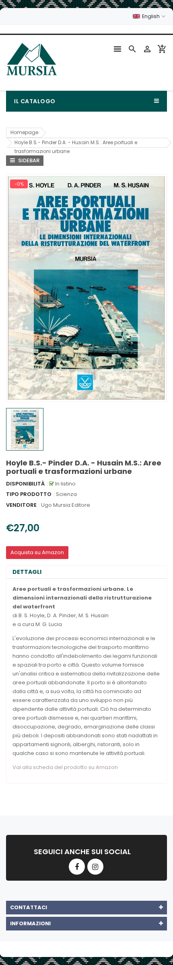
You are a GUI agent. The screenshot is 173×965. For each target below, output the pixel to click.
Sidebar (28, 160)
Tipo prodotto (28, 494)
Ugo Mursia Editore (65, 505)
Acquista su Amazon (37, 552)
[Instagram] (95, 867)
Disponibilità (25, 484)
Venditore (21, 505)
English (151, 16)
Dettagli (26, 572)
